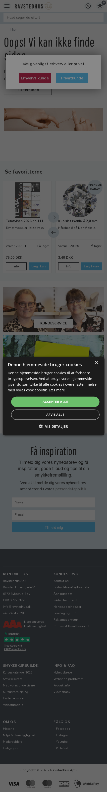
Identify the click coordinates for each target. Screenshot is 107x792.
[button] (53, 426)
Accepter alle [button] (55, 401)
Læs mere (57, 390)
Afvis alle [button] (55, 414)
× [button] (96, 362)
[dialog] (54, 396)
